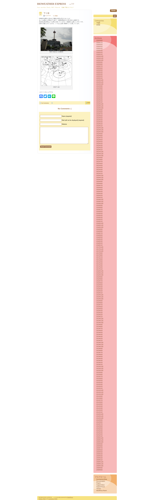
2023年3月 (99, 122)
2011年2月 (99, 410)
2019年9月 (99, 205)
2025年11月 (99, 58)
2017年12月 (99, 247)
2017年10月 (99, 251)
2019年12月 (99, 199)
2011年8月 (99, 398)
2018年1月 (99, 245)
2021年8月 (99, 159)
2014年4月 (99, 334)
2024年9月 (99, 86)
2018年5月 (99, 237)
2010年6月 (99, 426)
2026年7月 (99, 42)
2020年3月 (99, 193)
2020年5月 (99, 189)
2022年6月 (99, 140)
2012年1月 (99, 388)
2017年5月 (99, 261)
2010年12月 (99, 414)
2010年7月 (99, 424)
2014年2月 (99, 338)
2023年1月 (99, 126)
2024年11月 (99, 82)
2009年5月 (99, 452)
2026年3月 (99, 50)
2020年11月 (99, 177)
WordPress (70, 497)
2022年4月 (99, 144)
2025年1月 (99, 78)
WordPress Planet (101, 490)
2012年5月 (99, 380)
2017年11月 (99, 249)
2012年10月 (99, 370)
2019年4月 (99, 215)
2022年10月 (99, 132)
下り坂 (46, 13)
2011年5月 (99, 404)
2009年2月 (99, 458)
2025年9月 (99, 62)
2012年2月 (99, 386)
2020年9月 (99, 181)
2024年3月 (99, 98)
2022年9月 (99, 134)
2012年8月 (99, 374)
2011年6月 (99, 402)
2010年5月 (99, 428)
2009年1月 (99, 460)
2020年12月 (99, 175)
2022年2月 (99, 147)
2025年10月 (99, 60)
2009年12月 (99, 438)
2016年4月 (99, 287)
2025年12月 (99, 56)
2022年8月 (99, 136)
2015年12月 (99, 295)
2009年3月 (99, 456)
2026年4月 (99, 48)
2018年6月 (99, 235)
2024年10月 (99, 84)
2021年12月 (99, 151)
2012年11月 (99, 368)
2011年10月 (99, 394)
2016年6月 (99, 283)
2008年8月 (99, 470)
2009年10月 (99, 442)
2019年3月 (99, 217)
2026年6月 (99, 44)
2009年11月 (99, 440)
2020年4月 (99, 191)
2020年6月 (99, 187)
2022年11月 (99, 130)
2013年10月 (99, 346)
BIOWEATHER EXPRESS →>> (55, 3)
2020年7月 (99, 185)
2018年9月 (99, 229)
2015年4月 (99, 311)
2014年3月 (99, 336)
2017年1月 (99, 269)
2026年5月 (99, 46)
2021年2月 (99, 171)
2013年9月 (99, 348)
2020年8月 (99, 183)
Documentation (100, 481)
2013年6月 (99, 354)
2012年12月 (99, 366)
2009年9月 (99, 444)
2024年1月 (99, 102)
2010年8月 (99, 422)
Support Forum (100, 487)
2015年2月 (99, 315)
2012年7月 (99, 376)
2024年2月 (99, 100)
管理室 (98, 25)
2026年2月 (99, 52)
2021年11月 (99, 153)
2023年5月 (99, 118)
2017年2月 (99, 267)
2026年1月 (99, 54)
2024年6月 (99, 92)
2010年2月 (99, 434)
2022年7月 (99, 138)
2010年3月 (99, 432)
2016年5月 (99, 285)
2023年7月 (99, 114)
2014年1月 (99, 340)
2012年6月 (99, 378)
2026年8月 (99, 40)
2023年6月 (99, 116)
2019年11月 (99, 201)
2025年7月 (99, 66)
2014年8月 (99, 326)
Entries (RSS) (42, 498)
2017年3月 (99, 265)
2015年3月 (99, 313)
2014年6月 (99, 330)
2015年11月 (99, 297)
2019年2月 (99, 219)
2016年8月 (99, 279)
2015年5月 (99, 309)
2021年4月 (99, 167)
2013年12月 (99, 342)
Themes (98, 488)
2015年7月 (99, 305)
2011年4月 (99, 406)
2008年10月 (99, 466)
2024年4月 (99, 96)
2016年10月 (99, 275)
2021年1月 (99, 173)
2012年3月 (99, 384)
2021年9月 (99, 157)
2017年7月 (99, 257)
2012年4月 (99, 382)
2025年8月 (99, 64)
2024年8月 (99, 88)
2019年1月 (99, 221)
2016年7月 (99, 281)
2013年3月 (99, 360)
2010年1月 (99, 436)
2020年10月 (99, 179)
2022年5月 (99, 142)
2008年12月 (99, 462)
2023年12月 (99, 104)
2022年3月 (99, 146)
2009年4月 (99, 454)
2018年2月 (99, 243)
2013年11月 (99, 344)
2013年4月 (99, 358)
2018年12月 (99, 223)
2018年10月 (99, 227)
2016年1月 (99, 293)
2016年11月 (99, 273)
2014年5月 (99, 332)
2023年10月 (99, 108)
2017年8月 (99, 255)
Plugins (98, 483)
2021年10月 (99, 155)
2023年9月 (99, 110)
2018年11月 (99, 225)
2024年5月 (99, 94)
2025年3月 (99, 74)
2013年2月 (99, 362)
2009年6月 (99, 450)
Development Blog (101, 479)
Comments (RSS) (52, 498)
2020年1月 (99, 197)
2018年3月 (99, 241)
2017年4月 (99, 263)
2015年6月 (99, 307)
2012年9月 (99, 372)
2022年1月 (99, 149)
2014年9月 (99, 324)
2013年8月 (99, 350)
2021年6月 (99, 163)
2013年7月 (99, 352)
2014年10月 (99, 322)
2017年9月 (99, 253)
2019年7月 (99, 209)
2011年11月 (99, 392)
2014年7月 (99, 328)
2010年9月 (99, 420)
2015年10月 (99, 299)
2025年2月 (99, 76)
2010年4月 (99, 430)
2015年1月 (99, 316)
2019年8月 (99, 207)
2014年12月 (99, 318)
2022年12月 (99, 128)
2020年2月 (99, 195)
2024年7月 (99, 90)
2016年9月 (99, 277)
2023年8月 (99, 112)
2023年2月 (99, 124)
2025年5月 (99, 70)
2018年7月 (99, 233)
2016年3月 (99, 289)
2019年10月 (99, 203)
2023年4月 (99, 120)
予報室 (56, 15)
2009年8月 (99, 446)
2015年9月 (99, 301)
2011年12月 (99, 390)
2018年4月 (99, 239)
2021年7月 (99, 161)
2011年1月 (99, 412)
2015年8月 (99, 303)
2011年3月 (99, 408)
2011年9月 (99, 396)
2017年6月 (99, 259)
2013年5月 (99, 356)
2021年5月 (99, 165)
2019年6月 (99, 211)
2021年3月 (99, 169)
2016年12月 (99, 271)
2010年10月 (99, 418)
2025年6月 (99, 68)
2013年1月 (99, 364)
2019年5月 (99, 213)
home (113, 10)
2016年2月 (99, 291)
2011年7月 (99, 400)
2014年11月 (99, 320)
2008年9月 (99, 468)
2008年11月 (99, 464)
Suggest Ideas (100, 485)
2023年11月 (99, 106)
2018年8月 (99, 231)
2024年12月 (99, 80)
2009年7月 (99, 448)
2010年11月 (99, 416)
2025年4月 (99, 72)
